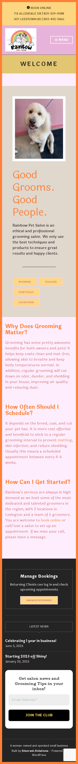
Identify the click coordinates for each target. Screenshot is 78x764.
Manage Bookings (39, 600)
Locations (26, 302)
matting (65, 440)
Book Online (40, 8)
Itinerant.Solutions (35, 751)
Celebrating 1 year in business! (31, 640)
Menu (63, 40)
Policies (51, 281)
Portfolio (26, 292)
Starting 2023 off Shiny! (26, 656)
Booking (25, 281)
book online (51, 520)
